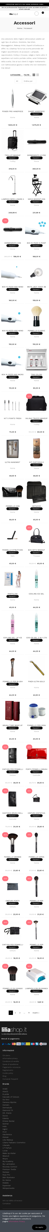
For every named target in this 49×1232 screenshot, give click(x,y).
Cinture (13, 775)
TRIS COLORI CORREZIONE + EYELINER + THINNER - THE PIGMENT (36, 374)
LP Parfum (7, 1148)
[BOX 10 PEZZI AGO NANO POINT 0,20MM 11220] (12, 316)
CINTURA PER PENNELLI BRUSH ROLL (12, 769)
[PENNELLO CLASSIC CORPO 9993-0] (36, 316)
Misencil (6, 1156)
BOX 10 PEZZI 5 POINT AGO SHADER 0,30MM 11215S (36, 243)
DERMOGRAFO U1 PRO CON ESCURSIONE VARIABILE (36, 155)
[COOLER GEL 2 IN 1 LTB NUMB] (36, 623)
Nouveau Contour (10, 1167)
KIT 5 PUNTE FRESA (12, 418)
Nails (13, 556)
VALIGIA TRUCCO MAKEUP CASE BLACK (36, 418)
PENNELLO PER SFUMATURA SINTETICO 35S (36, 901)
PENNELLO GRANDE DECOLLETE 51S (12, 857)
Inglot (5, 1129)
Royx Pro (6, 1175)
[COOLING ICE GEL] (36, 579)
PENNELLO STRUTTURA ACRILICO (12, 550)
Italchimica (7, 1134)
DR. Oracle (7, 1113)
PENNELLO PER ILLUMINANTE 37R (36, 945)
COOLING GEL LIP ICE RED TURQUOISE (12, 638)
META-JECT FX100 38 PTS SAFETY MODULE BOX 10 (36, 287)
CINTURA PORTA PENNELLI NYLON (12, 901)
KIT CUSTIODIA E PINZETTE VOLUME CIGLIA (36, 462)
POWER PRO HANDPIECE (12, 111)
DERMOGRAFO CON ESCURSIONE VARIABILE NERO (12, 243)
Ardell (5, 1089)
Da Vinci (6, 1100)
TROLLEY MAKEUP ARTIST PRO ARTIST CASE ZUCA (12, 155)
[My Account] (46, 14)
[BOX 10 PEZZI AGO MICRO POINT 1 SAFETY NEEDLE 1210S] (12, 360)
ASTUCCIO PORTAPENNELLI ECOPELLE (36, 506)
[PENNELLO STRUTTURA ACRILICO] (12, 535)
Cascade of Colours (11, 1097)
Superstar (7, 1185)
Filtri (26, 75)
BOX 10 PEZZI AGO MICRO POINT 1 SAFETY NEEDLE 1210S (12, 374)
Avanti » (36, 1013)
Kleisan (6, 1137)
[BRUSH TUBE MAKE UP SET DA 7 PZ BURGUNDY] (12, 711)
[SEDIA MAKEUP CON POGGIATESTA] (36, 185)
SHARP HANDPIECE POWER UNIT (36, 111)
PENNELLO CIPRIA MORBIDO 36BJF (36, 857)
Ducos (5, 1116)
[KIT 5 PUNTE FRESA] (12, 404)
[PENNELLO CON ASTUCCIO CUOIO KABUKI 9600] (12, 491)
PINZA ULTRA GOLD (36, 681)
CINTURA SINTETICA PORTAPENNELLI (36, 813)
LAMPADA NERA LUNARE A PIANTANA (12, 199)
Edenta (6, 1118)
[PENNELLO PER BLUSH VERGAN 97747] (12, 667)
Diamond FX (8, 1110)
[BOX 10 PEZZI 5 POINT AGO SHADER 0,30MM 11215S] (36, 228)
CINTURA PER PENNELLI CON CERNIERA (12, 945)
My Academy (8, 1161)
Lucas (5, 1151)
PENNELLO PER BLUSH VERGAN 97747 (13, 681)
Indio (5, 1126)
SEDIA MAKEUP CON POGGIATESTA (36, 199)
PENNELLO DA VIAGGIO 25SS (13, 988)
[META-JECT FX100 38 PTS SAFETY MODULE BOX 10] (36, 272)
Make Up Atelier (9, 1153)
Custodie (36, 775)
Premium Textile (9, 1169)
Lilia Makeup (8, 1140)
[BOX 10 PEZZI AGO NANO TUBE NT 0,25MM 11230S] (12, 272)
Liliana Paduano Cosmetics (14, 1142)
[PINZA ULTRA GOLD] (36, 667)
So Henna (7, 1180)
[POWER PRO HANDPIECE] (12, 97)
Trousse (36, 556)
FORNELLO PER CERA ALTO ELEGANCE (36, 725)
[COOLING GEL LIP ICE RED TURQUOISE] (12, 623)
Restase (6, 1172)
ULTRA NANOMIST (12, 462)
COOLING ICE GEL (36, 594)
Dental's (6, 1105)
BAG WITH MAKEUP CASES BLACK (36, 550)
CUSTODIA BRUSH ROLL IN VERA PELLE (12, 813)
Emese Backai (8, 1121)
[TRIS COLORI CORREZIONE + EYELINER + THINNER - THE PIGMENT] (36, 360)
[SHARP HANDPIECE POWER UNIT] (36, 97)
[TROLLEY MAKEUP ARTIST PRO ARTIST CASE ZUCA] (12, 141)
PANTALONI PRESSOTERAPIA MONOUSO (12, 594)
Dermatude (7, 1108)
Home (12, 117)
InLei (5, 1132)
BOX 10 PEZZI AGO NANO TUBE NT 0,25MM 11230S (12, 287)
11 (29, 1013)
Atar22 (5, 1091)
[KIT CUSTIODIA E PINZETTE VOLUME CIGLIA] (36, 448)
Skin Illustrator (9, 1177)
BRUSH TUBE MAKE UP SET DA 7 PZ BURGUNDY (12, 725)
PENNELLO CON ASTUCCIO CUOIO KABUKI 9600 (12, 506)
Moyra (5, 1159)
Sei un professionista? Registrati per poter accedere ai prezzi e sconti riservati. (24, 8)
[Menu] (2, 14)
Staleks (6, 1183)
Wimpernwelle (8, 1188)
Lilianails (6, 1145)
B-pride (6, 1094)
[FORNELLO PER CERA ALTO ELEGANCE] (36, 711)
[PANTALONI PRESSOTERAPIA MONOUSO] (12, 579)
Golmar (6, 1124)
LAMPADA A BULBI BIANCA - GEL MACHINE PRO (36, 988)
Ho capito (39, 1227)
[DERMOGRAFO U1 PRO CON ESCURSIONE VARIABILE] (36, 141)
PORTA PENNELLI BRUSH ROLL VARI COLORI (36, 769)
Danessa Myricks (9, 1102)
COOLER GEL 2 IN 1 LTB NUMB (36, 638)
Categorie (15, 75)
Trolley (12, 161)
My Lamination (9, 1164)
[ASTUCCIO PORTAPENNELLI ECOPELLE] (36, 491)
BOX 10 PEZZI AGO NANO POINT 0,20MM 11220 (12, 331)
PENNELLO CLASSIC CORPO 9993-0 (36, 331)
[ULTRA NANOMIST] (12, 448)
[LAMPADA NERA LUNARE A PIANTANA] (12, 185)
